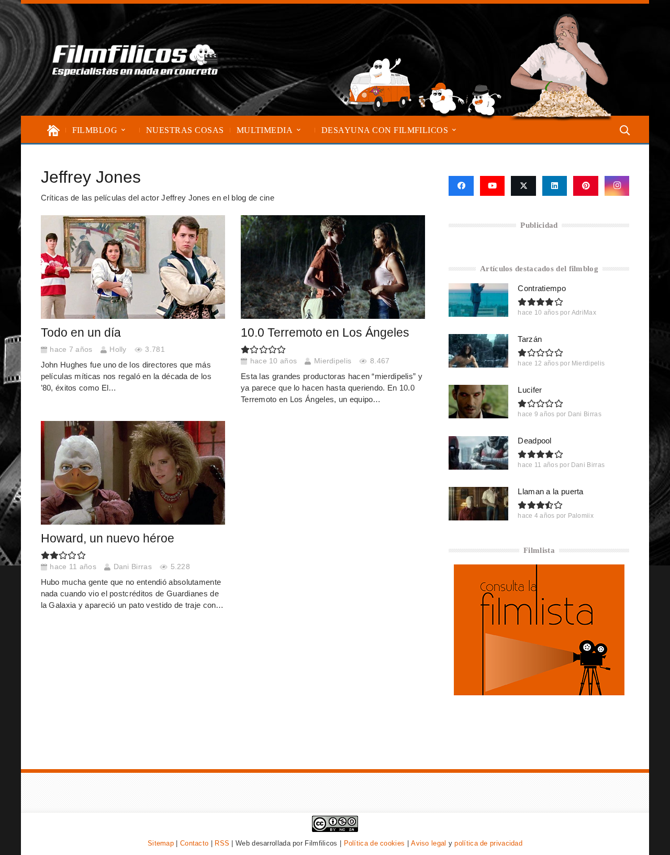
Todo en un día (81, 332)
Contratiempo (542, 288)
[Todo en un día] (133, 267)
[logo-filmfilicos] (135, 59)
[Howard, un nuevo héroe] (133, 473)
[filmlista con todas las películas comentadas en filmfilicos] (539, 692)
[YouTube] (492, 186)
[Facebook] (461, 186)
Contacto (194, 843)
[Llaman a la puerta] (478, 503)
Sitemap (161, 843)
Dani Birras (133, 567)
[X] (523, 186)
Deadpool (534, 440)
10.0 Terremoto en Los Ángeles (325, 332)
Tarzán (530, 339)
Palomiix (581, 515)
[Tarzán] (478, 351)
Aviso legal (428, 843)
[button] (123, 130)
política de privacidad (488, 843)
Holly (118, 349)
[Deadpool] (478, 453)
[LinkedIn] (554, 186)
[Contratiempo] (478, 300)
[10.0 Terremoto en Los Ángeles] (333, 267)
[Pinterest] (585, 186)
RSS (222, 843)
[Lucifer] (478, 401)
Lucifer (530, 389)
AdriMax (584, 312)
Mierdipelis (332, 361)
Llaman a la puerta (550, 491)
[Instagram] (617, 186)
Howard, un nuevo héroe (107, 538)
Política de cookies (374, 843)
